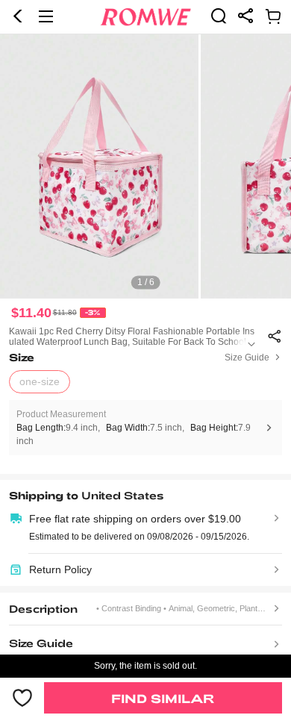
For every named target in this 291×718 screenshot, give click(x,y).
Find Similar (162, 698)
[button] (18, 16)
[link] (219, 16)
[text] (145, 166)
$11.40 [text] (31, 312)
